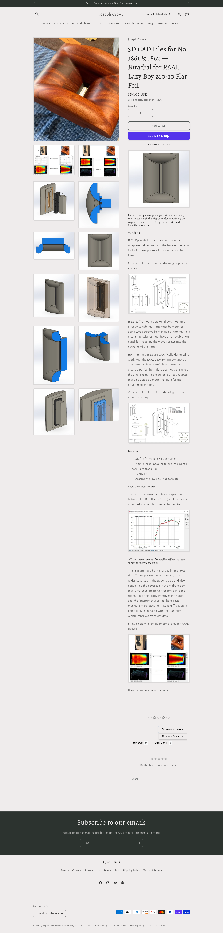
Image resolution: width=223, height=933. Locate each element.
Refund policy (84, 926)
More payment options (159, 144)
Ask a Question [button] (175, 736)
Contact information (157, 926)
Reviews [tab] (137, 742)
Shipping (132, 100)
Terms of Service (152, 870)
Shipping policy (137, 926)
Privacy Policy (92, 870)
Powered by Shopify (64, 926)
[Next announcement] (189, 3)
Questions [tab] (160, 742)
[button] (37, 14)
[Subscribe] (139, 843)
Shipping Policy (131, 870)
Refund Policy (111, 870)
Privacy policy (100, 926)
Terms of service (118, 926)
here (138, 263)
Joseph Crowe (48, 926)
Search (65, 870)
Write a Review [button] (175, 729)
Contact (76, 870)
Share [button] (135, 779)
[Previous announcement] (34, 3)
